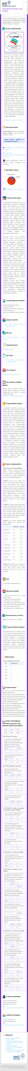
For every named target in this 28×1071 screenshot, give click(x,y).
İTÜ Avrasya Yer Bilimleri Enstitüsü (14, 1041)
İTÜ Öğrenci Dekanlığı (11, 1045)
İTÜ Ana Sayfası (10, 1039)
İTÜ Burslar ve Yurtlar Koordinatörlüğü (15, 1050)
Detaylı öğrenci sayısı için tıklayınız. (14, 189)
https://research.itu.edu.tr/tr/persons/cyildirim (13, 1025)
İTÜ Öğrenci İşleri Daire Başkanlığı (14, 1047)
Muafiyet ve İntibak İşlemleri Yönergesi (13, 396)
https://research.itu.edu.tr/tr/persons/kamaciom (13, 1007)
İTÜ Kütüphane (10, 1048)
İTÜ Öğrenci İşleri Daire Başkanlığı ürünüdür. (13, 1066)
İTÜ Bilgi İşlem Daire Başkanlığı (13, 1051)
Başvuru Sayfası (8, 153)
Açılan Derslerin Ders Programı (11, 374)
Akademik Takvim (8, 349)
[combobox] (14, 15)
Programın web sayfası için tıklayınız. (14, 120)
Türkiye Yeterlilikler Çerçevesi (13, 1038)
